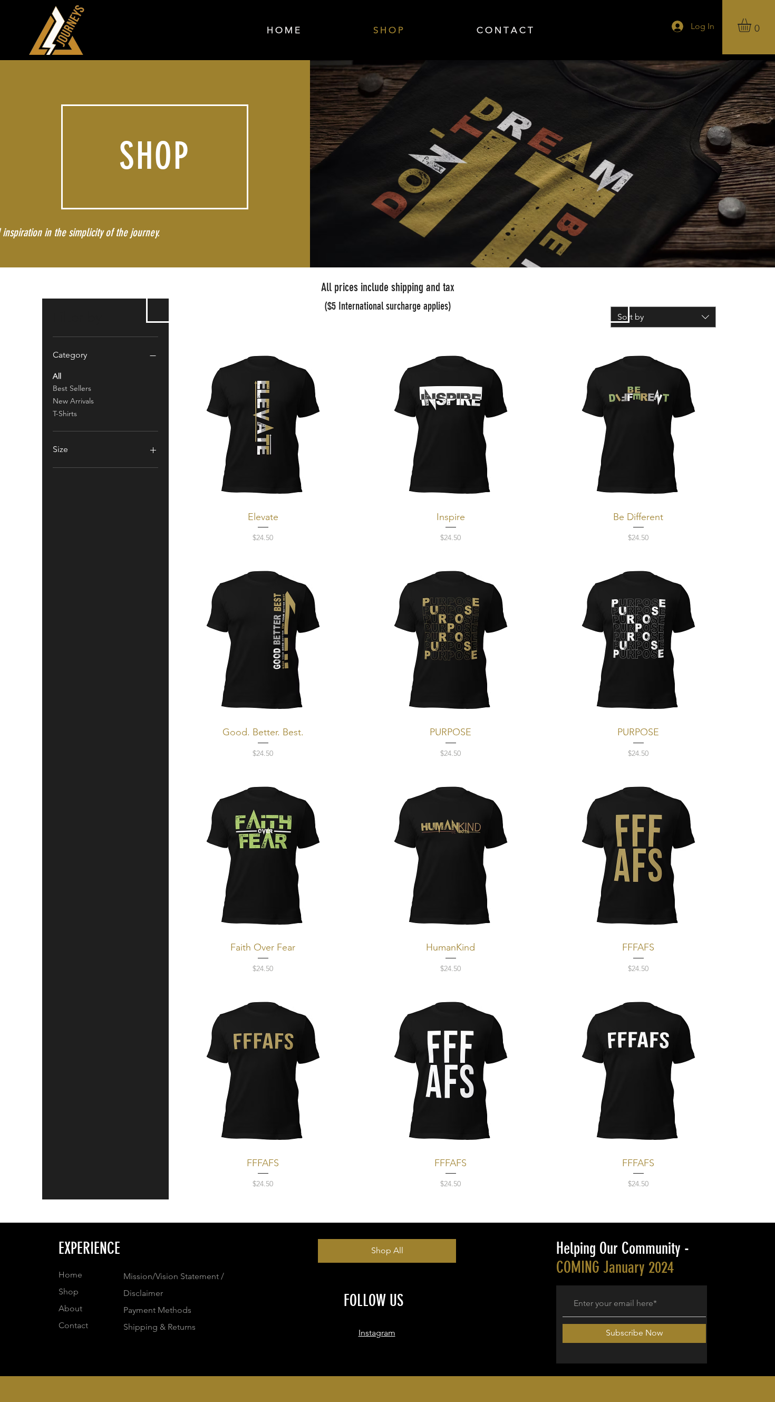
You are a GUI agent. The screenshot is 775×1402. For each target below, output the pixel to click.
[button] (752, 25)
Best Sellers (72, 388)
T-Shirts (65, 413)
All (57, 376)
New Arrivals (73, 401)
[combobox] (663, 317)
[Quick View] (263, 425)
